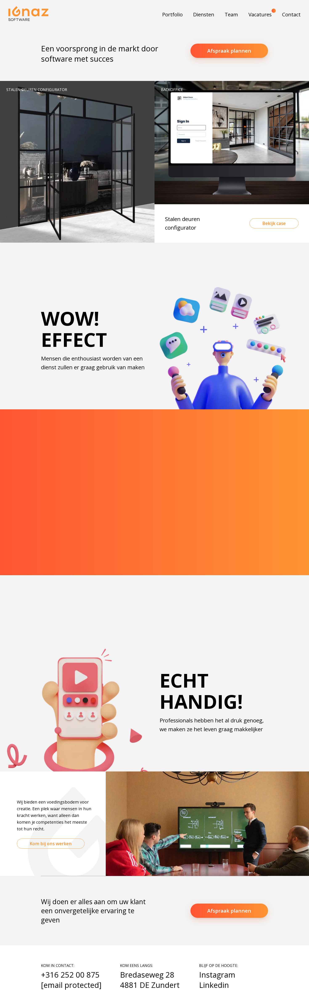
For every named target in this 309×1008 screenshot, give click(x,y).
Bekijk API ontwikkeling (256, 584)
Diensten (203, 14)
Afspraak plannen (229, 50)
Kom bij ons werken (51, 844)
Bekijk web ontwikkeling (154, 603)
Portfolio (172, 14)
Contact (291, 14)
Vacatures (260, 14)
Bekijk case (274, 223)
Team (231, 14)
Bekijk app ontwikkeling (53, 591)
